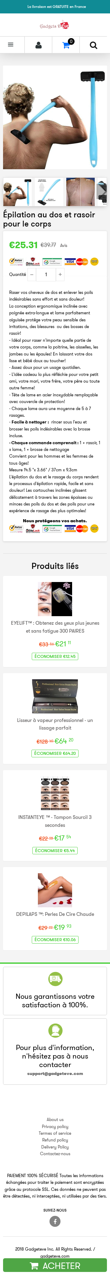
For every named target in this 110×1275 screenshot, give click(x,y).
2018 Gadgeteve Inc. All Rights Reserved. (53, 1249)
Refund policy (55, 1140)
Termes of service (55, 1133)
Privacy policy (55, 1126)
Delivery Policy (55, 1147)
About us (55, 1119)
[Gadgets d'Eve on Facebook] (55, 1221)
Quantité (17, 274)
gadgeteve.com (55, 1256)
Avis (63, 245)
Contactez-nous (55, 1153)
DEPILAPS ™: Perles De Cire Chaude (55, 914)
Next (102, 191)
